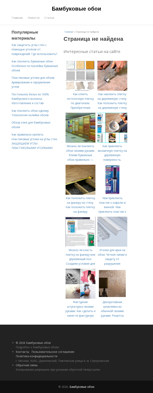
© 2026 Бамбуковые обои (33, 343)
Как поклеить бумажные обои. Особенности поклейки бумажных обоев (35, 65)
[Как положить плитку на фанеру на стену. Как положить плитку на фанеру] (80, 194)
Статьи (49, 18)
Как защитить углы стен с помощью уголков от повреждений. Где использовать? (34, 49)
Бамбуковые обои (76, 8)
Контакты (22, 352)
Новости (33, 18)
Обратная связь (27, 365)
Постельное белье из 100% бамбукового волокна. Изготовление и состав (30, 98)
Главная (17, 18)
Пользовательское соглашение (52, 352)
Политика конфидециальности (36, 356)
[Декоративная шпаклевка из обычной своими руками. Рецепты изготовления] (112, 297)
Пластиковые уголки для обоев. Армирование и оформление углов (33, 82)
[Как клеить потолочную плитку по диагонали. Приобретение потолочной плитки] (80, 90)
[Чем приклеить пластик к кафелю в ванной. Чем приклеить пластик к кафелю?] (112, 194)
